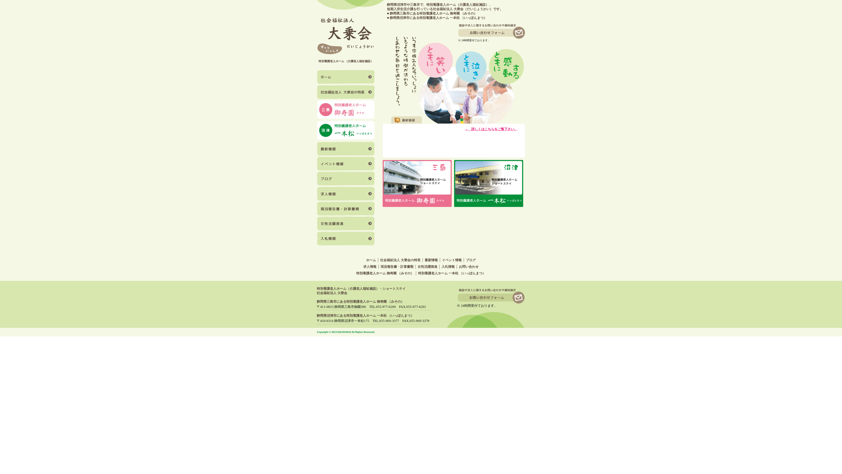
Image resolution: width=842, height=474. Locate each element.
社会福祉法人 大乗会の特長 (346, 92)
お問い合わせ (469, 266)
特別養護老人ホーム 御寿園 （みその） (385, 273)
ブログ (346, 178)
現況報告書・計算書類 (346, 208)
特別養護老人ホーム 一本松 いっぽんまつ (346, 130)
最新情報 (346, 148)
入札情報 (346, 238)
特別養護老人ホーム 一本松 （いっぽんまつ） (452, 273)
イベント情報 (346, 163)
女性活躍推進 (346, 223)
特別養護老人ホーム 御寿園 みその (346, 110)
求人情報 (346, 193)
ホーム (346, 77)
